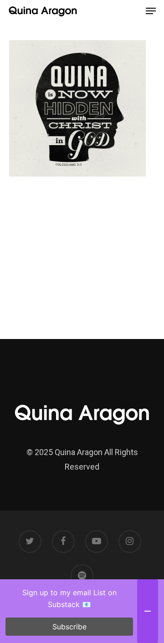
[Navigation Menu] (151, 10)
